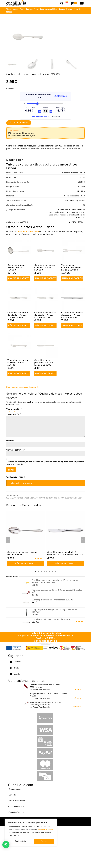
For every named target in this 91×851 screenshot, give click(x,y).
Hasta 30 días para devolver (45, 632)
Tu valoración (13, 414)
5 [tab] (47, 571)
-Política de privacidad (16, 801)
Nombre (11, 440)
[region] (31, 832)
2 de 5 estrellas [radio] (10, 411)
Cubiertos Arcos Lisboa (25, 498)
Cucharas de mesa (44, 498)
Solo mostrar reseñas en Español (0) (22, 387)
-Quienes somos (14, 789)
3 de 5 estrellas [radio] (12, 411)
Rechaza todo (20, 841)
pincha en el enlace (45, 830)
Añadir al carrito (18, 122)
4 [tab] (44, 571)
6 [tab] (50, 571)
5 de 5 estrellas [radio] (17, 411)
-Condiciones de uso (16, 806)
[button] (5, 844)
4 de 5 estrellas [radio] (15, 411)
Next (83, 540)
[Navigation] (82, 3)
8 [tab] (55, 571)
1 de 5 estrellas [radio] (7, 411)
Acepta (43, 841)
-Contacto (12, 795)
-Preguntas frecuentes (16, 812)
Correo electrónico (15, 450)
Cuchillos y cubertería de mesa (68, 498)
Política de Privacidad (61, 820)
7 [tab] (52, 571)
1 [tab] (35, 571)
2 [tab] (38, 571)
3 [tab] (41, 571)
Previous (8, 540)
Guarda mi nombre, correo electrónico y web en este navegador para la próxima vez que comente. (45, 462)
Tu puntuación (14, 409)
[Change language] (67, 1)
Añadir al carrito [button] (18, 278)
